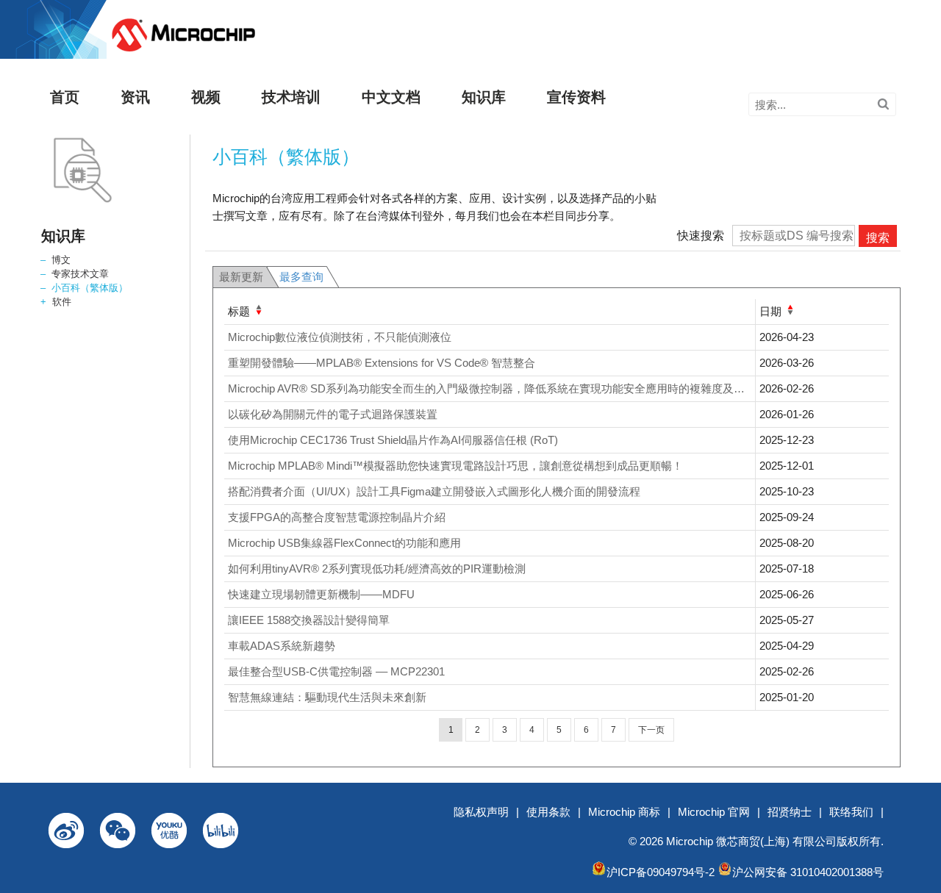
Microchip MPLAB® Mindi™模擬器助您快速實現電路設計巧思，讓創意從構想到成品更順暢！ (455, 465)
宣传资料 (576, 97)
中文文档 (391, 97)
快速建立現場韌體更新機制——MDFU (321, 594)
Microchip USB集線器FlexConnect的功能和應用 (344, 543)
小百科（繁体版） (89, 287)
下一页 (651, 730)
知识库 (484, 97)
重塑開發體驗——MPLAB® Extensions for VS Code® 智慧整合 (381, 362)
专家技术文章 (80, 273)
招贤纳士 (790, 812)
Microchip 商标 (624, 812)
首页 (64, 97)
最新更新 (241, 276)
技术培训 (291, 97)
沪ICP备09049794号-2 (661, 872)
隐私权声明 (481, 812)
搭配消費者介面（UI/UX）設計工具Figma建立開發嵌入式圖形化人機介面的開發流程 (434, 491)
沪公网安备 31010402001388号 (808, 872)
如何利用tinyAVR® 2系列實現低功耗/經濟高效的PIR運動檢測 (377, 568)
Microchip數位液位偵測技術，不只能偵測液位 (339, 337)
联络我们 (851, 812)
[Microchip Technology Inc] (183, 52)
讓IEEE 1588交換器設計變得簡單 (309, 620)
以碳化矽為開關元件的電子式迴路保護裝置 (332, 414)
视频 (206, 97)
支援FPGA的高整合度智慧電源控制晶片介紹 (337, 517)
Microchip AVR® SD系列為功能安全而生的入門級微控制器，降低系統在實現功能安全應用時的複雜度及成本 (492, 388)
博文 (61, 259)
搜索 (878, 238)
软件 (61, 301)
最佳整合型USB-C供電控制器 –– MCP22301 (336, 671)
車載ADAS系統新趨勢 (281, 645)
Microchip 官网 (714, 812)
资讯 (135, 97)
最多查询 (301, 276)
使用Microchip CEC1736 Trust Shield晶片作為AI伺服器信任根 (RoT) (393, 440)
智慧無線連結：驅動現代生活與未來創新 (327, 697)
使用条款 (548, 812)
